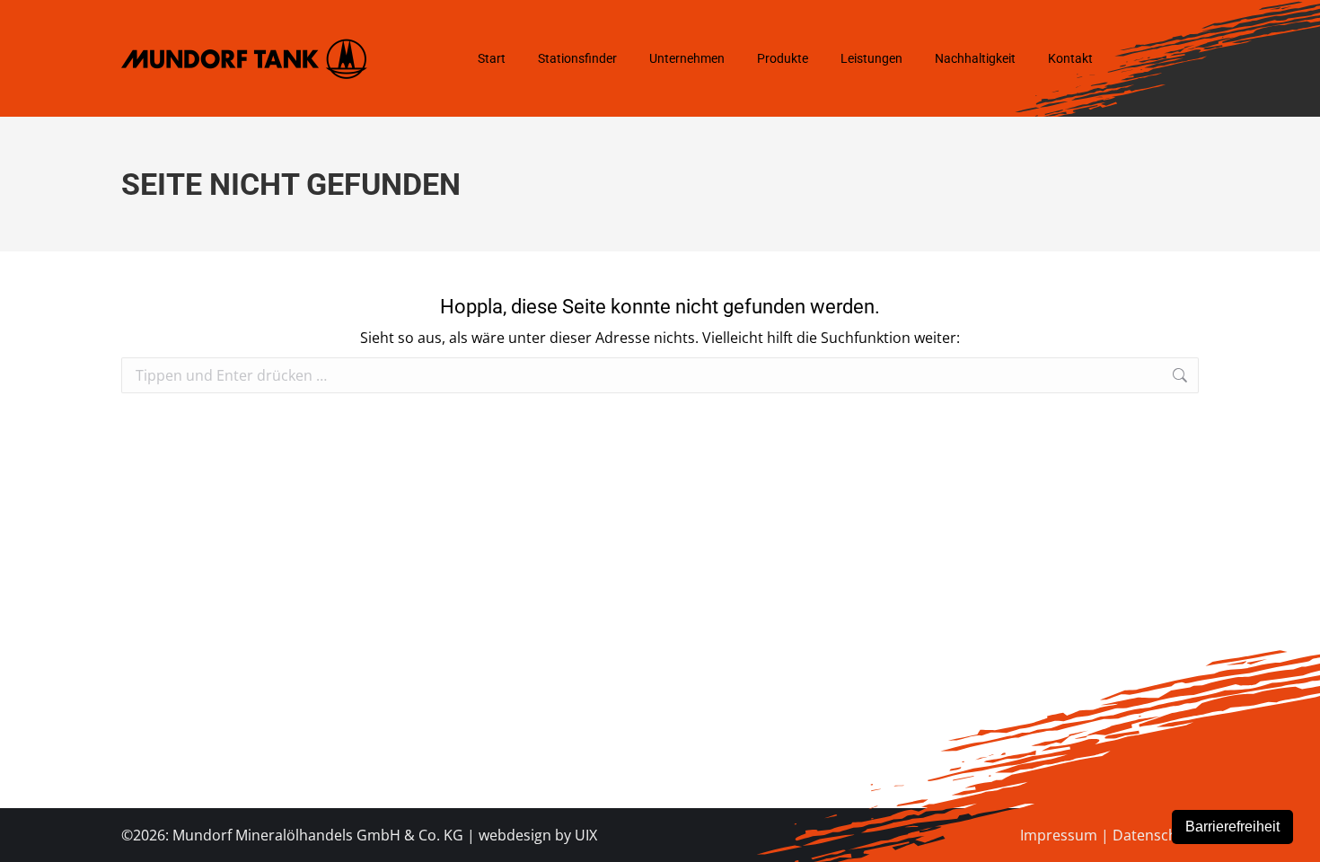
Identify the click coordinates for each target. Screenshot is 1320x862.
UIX (586, 835)
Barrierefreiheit (1232, 826)
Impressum (1058, 835)
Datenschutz (1156, 835)
